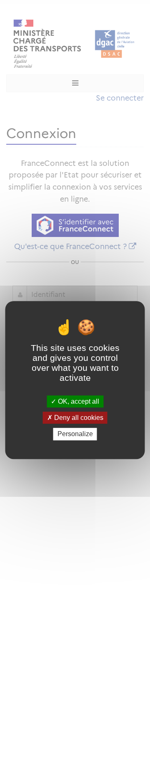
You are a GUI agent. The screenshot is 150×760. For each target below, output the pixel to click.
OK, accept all (77, 401)
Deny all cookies (77, 417)
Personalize (75, 434)
